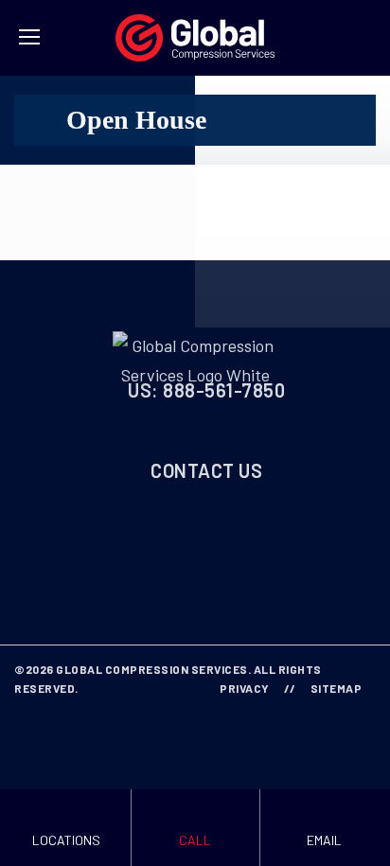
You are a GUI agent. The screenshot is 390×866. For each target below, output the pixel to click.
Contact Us (206, 470)
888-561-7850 (224, 390)
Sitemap (336, 688)
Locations (66, 840)
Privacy (245, 688)
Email (324, 840)
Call (195, 840)
